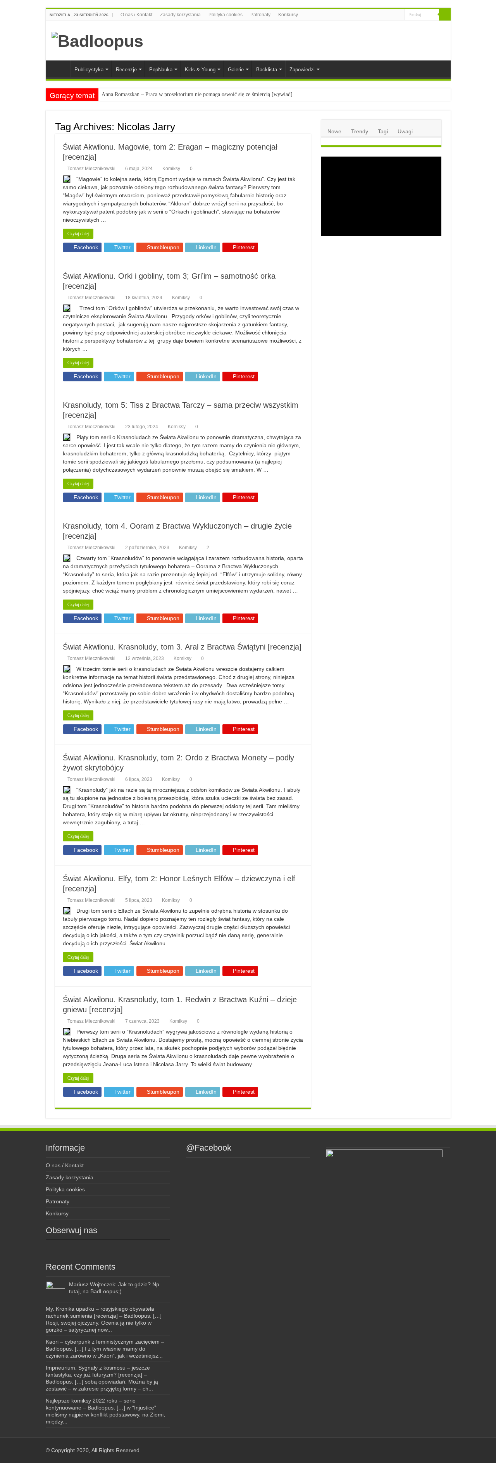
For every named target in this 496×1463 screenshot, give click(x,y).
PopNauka (160, 69)
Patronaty (260, 14)
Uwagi (405, 131)
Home (60, 68)
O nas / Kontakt (136, 14)
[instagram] (375, 15)
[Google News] (398, 15)
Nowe (334, 131)
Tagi (383, 131)
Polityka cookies (225, 14)
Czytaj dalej (78, 233)
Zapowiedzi (302, 69)
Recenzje (126, 69)
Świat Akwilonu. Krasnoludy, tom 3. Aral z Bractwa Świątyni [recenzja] (182, 647)
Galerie (236, 69)
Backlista (266, 69)
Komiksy (171, 168)
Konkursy (288, 14)
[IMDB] (391, 15)
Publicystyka (88, 69)
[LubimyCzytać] (384, 15)
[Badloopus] (97, 40)
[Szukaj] (445, 15)
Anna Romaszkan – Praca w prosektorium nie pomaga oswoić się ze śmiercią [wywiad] (197, 94)
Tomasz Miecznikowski (91, 168)
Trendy (359, 131)
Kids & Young (200, 69)
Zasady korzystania (180, 14)
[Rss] (360, 15)
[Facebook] (367, 15)
